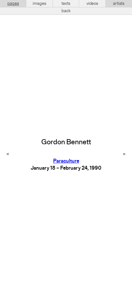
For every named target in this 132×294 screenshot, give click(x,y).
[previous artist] (7, 154)
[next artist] (124, 154)
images (39, 3)
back (66, 11)
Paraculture (66, 161)
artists (118, 3)
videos (92, 3)
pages (13, 3)
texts (66, 3)
